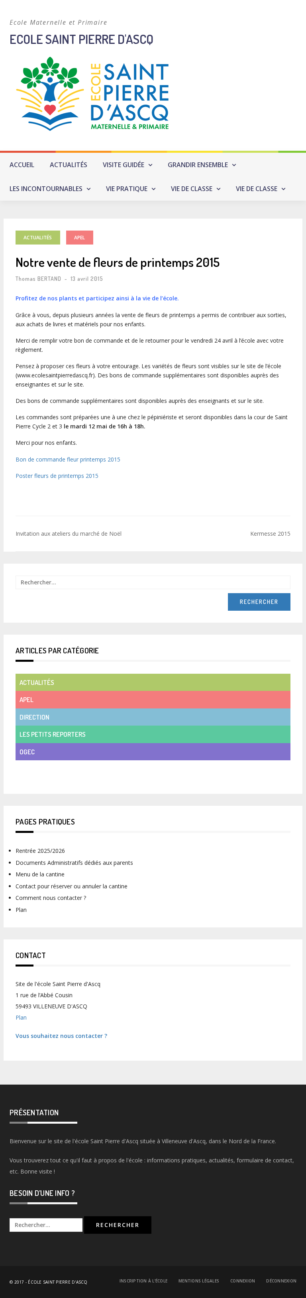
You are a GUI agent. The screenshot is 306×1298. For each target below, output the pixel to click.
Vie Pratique (126, 188)
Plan (21, 909)
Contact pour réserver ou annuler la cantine (72, 886)
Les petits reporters (53, 734)
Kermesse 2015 (270, 533)
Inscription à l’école (143, 1281)
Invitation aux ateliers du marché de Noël (69, 533)
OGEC (27, 752)
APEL (79, 237)
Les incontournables (46, 188)
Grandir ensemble (198, 164)
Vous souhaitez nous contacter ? (61, 1036)
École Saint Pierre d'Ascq (57, 1282)
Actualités (68, 164)
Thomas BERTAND (38, 278)
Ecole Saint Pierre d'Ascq (81, 39)
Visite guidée (123, 164)
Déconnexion (281, 1281)
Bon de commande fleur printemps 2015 (68, 459)
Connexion (242, 1281)
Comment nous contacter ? (51, 897)
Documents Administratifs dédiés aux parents (74, 862)
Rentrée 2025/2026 (40, 850)
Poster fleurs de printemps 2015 (57, 475)
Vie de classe (191, 188)
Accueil (22, 164)
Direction (34, 717)
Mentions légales (198, 1281)
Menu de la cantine (40, 874)
